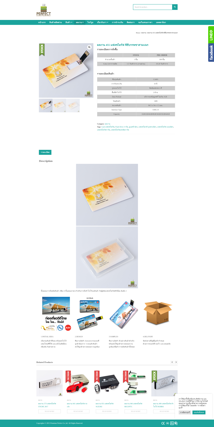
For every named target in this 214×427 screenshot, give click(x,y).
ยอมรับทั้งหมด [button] (199, 412)
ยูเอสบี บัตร (133, 127)
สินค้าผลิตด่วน (55, 22)
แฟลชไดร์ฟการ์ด (103, 130)
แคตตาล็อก (161, 22)
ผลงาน (79, 22)
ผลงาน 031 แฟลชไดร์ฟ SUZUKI (104, 405)
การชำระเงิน (117, 22)
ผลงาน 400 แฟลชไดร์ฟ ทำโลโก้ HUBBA (163, 405)
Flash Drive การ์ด (121, 127)
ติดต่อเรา (131, 22)
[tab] (45, 152)
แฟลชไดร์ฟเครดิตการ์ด (120, 130)
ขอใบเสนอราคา (145, 22)
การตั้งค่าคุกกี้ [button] (185, 412)
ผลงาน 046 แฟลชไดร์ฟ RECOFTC (133, 405)
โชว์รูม (90, 22)
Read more (49, 411)
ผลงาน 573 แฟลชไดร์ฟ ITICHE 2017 (47, 405)
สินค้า (68, 22)
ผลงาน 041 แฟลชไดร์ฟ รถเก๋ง (77, 405)
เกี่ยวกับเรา (102, 22)
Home (138, 33)
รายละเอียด (45, 152)
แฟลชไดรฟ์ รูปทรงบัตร (147, 127)
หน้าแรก (42, 22)
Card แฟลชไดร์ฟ (108, 127)
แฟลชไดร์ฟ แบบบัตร (165, 127)
